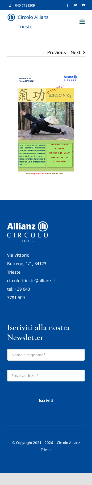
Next (75, 52)
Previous (56, 52)
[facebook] (67, 5)
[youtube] (83, 5)
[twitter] (75, 5)
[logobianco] (27, 223)
